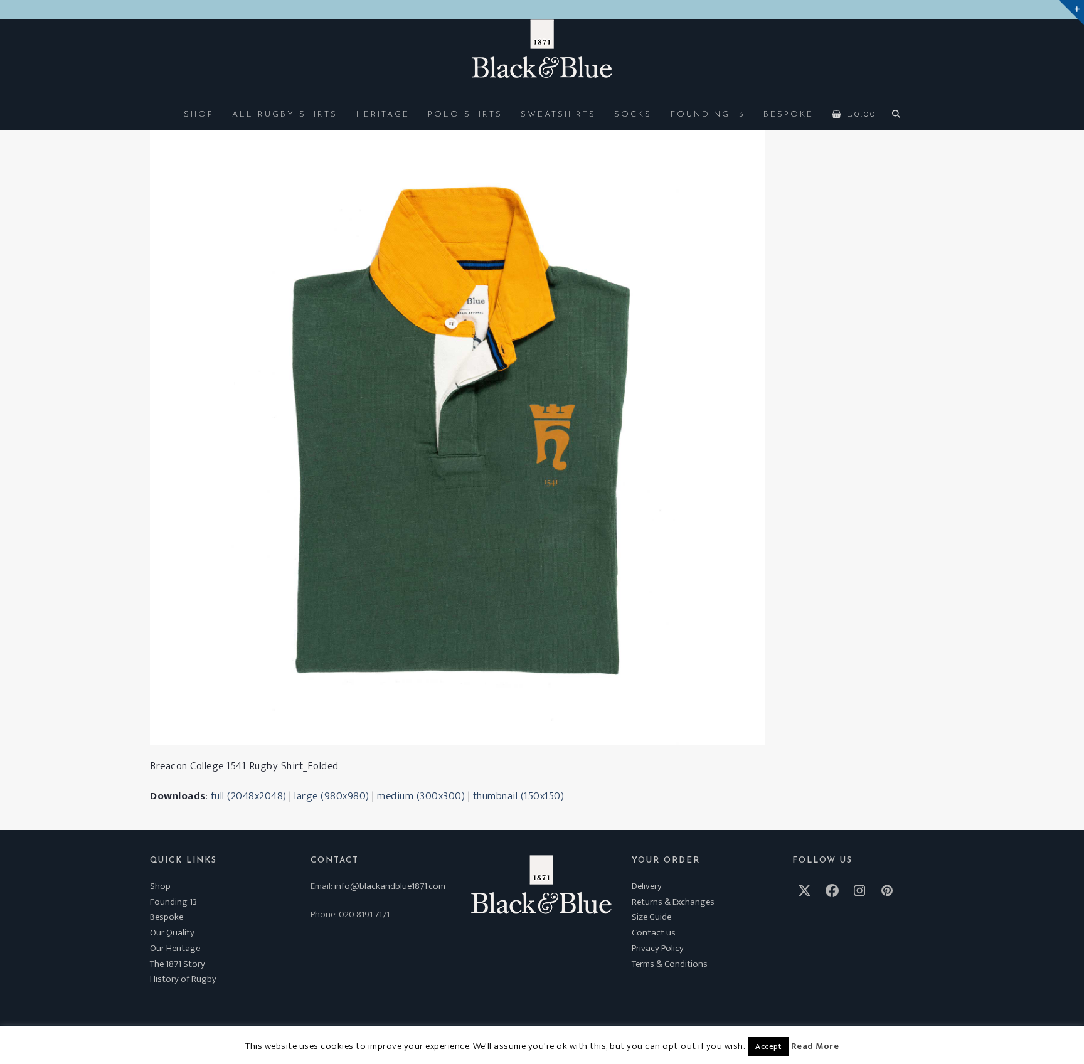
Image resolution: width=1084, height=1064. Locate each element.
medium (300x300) (421, 796)
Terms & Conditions (670, 964)
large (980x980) (331, 796)
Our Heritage (175, 948)
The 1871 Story (177, 964)
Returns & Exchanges (673, 902)
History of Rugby (183, 979)
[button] (854, 113)
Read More (815, 1046)
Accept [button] (768, 1046)
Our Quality (172, 932)
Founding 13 (173, 902)
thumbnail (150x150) (519, 796)
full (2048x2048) (249, 796)
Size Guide (651, 917)
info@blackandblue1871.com (389, 886)
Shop (160, 886)
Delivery (647, 886)
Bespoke (166, 917)
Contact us (654, 932)
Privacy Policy (658, 948)
